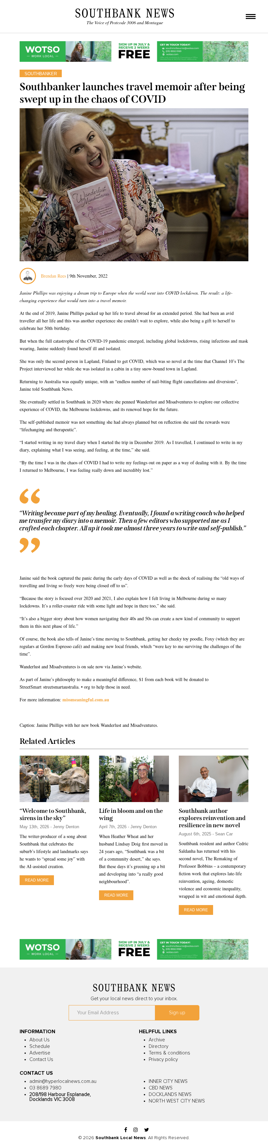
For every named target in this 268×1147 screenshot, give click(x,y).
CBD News (161, 1088)
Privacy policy (163, 1059)
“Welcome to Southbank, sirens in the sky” (53, 814)
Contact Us (41, 1059)
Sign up (177, 1012)
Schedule (39, 1046)
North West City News (177, 1101)
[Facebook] (125, 1130)
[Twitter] (146, 1130)
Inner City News (168, 1081)
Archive (157, 1039)
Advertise (39, 1053)
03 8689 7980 (45, 1088)
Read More (37, 880)
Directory (158, 1046)
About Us (39, 1039)
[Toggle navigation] (251, 17)
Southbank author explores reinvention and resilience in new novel (212, 818)
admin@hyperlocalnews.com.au (62, 1081)
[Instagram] (135, 1130)
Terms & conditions (169, 1053)
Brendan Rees (54, 276)
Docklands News (170, 1094)
